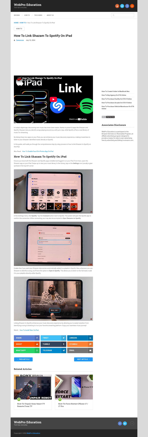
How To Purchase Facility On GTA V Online (117, 99)
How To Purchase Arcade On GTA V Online (117, 103)
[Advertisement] (53, 59)
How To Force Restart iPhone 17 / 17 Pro (73, 405)
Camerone (20, 40)
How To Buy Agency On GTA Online (114, 95)
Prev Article (24, 359)
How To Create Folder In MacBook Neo (115, 91)
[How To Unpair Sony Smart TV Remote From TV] (33, 387)
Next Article (82, 359)
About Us (50, 15)
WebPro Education (27, 4)
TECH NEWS (38, 15)
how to (19, 29)
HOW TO (27, 15)
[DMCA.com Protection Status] (108, 119)
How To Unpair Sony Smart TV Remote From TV (31, 405)
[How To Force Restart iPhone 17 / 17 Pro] (74, 387)
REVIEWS (17, 15)
